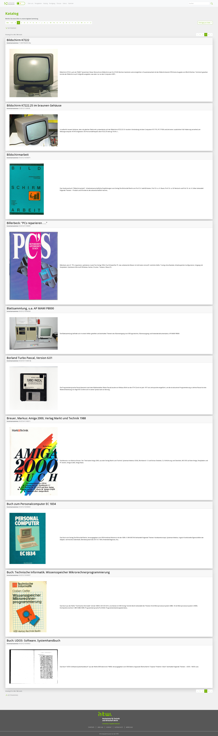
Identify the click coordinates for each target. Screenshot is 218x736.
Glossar (59, 3)
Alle (7, 23)
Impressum (129, 727)
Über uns (30, 3)
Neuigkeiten (38, 3)
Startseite (91, 727)
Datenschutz (119, 727)
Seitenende (12, 28)
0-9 (12, 23)
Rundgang (52, 3)
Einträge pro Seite (205, 23)
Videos (65, 3)
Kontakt (108, 727)
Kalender (71, 3)
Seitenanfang (13, 695)
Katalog (45, 3)
